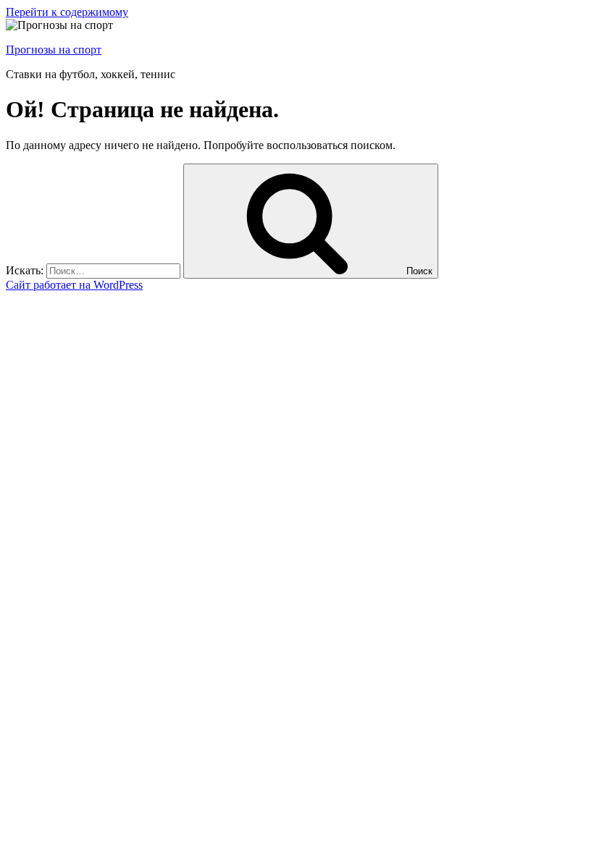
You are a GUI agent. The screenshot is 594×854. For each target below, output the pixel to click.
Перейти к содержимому (67, 12)
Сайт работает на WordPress (74, 285)
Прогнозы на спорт (53, 49)
